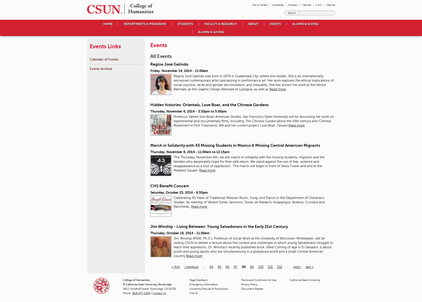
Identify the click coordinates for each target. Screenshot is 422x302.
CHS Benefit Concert (169, 186)
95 (219, 267)
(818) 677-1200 (141, 293)
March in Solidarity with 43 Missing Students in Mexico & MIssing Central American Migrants (235, 145)
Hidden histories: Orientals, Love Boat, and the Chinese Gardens (209, 105)
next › (297, 267)
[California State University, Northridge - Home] (103, 9)
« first (176, 267)
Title (193, 293)
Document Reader (252, 288)
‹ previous (191, 267)
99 (252, 267)
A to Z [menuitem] (319, 5)
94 (211, 267)
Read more (277, 89)
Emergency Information (203, 284)
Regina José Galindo (169, 64)
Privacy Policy (249, 284)
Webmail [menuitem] (330, 5)
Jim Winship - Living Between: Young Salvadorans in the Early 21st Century (219, 226)
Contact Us (159, 293)
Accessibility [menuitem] (278, 5)
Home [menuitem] (108, 24)
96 (227, 267)
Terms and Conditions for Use (258, 280)
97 (235, 267)
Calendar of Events (104, 59)
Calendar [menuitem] (306, 5)
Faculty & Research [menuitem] (220, 24)
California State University (305, 280)
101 (270, 267)
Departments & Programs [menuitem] (145, 24)
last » (310, 267)
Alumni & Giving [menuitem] (305, 24)
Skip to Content (260, 5)
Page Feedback (198, 280)
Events (275, 24)
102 (279, 267)
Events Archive (101, 69)
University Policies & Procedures (208, 288)
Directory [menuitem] (293, 5)
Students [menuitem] (185, 24)
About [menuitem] (253, 24)
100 (261, 267)
